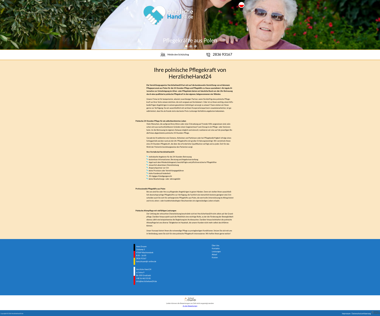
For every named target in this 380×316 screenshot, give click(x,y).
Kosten (215, 257)
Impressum (346, 313)
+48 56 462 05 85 (143, 278)
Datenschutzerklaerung (361, 313)
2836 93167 (141, 258)
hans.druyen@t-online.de (146, 261)
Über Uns (215, 245)
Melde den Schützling (178, 54)
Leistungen (216, 251)
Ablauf (214, 254)
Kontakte (216, 248)
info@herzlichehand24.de (146, 281)
